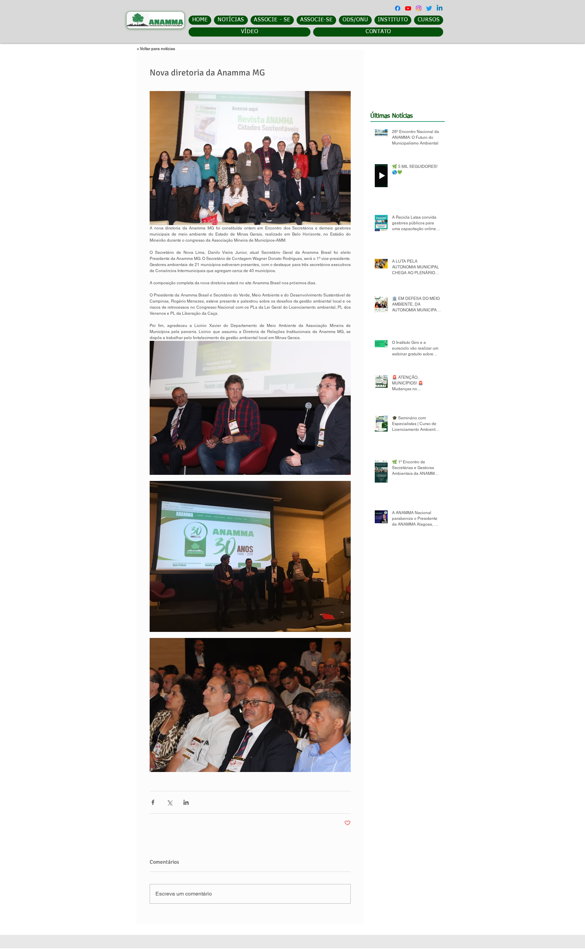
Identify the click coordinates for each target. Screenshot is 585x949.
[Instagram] (418, 8)
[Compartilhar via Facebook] (153, 802)
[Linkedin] (439, 8)
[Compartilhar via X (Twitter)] (169, 802)
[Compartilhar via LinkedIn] (186, 802)
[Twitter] (429, 8)
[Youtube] (408, 8)
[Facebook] (397, 8)
